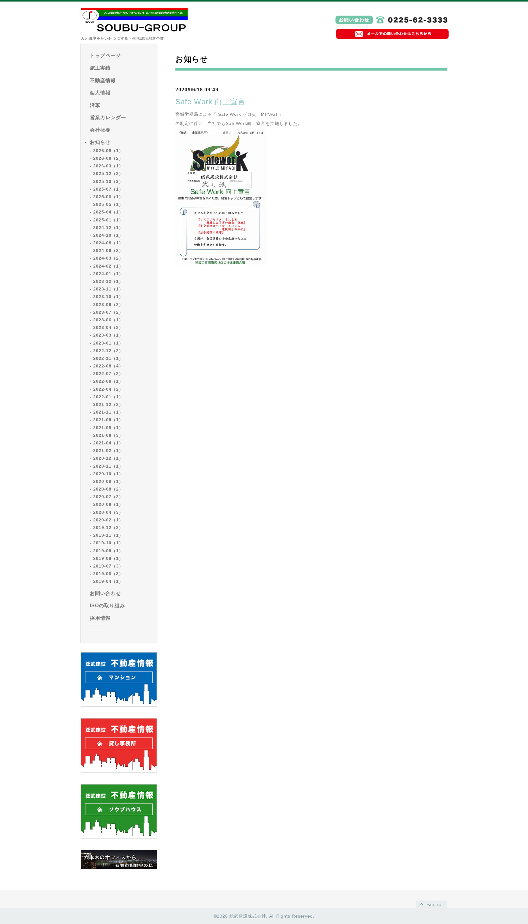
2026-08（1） (108, 150)
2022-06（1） (108, 381)
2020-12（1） (108, 458)
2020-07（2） (108, 496)
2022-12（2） (108, 350)
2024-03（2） (108, 258)
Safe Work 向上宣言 (210, 101)
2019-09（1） (108, 550)
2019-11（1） (108, 535)
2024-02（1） (108, 266)
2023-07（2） (108, 312)
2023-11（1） (108, 289)
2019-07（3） (108, 566)
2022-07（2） (108, 373)
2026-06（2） (108, 158)
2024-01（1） (108, 273)
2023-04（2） (108, 327)
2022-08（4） (108, 365)
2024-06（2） (108, 250)
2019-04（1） (108, 581)
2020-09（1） (108, 481)
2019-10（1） (108, 542)
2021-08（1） (108, 427)
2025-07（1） (108, 189)
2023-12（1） (108, 281)
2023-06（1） (108, 319)
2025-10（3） (108, 181)
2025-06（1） (108, 196)
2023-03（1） (108, 335)
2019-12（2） (108, 527)
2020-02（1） (108, 519)
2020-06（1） (108, 504)
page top (434, 905)
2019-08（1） (108, 558)
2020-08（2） (108, 489)
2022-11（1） (108, 358)
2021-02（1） (108, 450)
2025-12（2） (108, 173)
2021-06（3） (108, 435)
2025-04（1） (108, 212)
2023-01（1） (108, 343)
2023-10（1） (108, 296)
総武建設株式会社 (247, 916)
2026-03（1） (108, 165)
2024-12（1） (108, 227)
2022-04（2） (108, 389)
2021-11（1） (108, 412)
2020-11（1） (108, 466)
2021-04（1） (108, 442)
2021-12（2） (108, 404)
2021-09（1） (108, 419)
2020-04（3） (108, 512)
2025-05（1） (108, 204)
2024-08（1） (108, 242)
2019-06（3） (108, 573)
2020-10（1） (108, 473)
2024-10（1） (108, 235)
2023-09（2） (108, 304)
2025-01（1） (108, 219)
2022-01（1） (108, 396)
